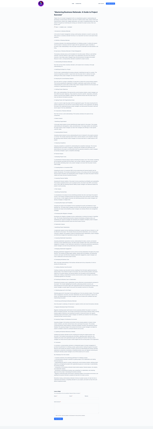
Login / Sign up (101, 3)
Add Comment (57, 401)
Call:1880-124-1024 (110, 3)
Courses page (78, 3)
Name (55, 396)
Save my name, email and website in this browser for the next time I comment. (70, 415)
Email (70, 396)
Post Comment (58, 418)
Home (73, 3)
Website (86, 396)
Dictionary (70, 27)
